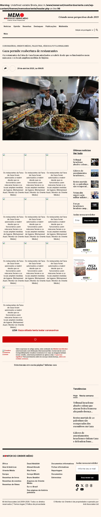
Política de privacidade (35, 504)
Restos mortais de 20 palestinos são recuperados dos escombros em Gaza (81, 184)
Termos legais (19, 504)
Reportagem (56, 470)
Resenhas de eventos (11, 481)
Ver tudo (78, 153)
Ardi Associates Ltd (91, 504)
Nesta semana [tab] (86, 395)
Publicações (51, 26)
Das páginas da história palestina (37, 491)
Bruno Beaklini (33, 477)
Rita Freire (31, 470)
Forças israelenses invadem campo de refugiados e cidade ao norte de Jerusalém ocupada (80, 206)
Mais (6, 34)
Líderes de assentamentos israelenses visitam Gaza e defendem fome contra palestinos (81, 173)
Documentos (56, 474)
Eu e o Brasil (32, 487)
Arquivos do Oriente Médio (35, 482)
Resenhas (27, 26)
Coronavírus (9, 46)
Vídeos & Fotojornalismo (56, 46)
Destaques (38, 26)
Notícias (7, 26)
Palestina (37, 46)
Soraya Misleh (33, 474)
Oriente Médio (24, 46)
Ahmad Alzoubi (33, 467)
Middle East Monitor (60, 349)
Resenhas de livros (10, 477)
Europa (5, 474)
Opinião (16, 26)
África (5, 464)
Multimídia (63, 26)
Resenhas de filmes (11, 484)
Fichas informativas (60, 467)
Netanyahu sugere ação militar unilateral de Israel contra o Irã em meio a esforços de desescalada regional (81, 195)
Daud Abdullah (33, 464)
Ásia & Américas (9, 467)
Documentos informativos (62, 464)
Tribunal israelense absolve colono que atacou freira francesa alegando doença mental (81, 162)
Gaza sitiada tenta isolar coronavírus (38, 330)
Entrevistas (56, 477)
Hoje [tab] (75, 395)
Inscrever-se (90, 220)
